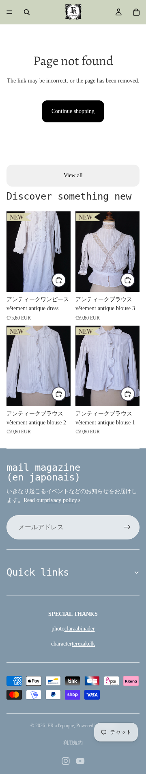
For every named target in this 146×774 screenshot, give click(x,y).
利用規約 (73, 743)
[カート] (136, 12)
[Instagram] (66, 761)
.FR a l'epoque (60, 725)
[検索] (27, 12)
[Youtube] (80, 761)
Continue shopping (73, 111)
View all (73, 175)
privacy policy (60, 500)
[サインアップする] (127, 527)
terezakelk (83, 644)
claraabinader (79, 629)
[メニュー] (9, 12)
